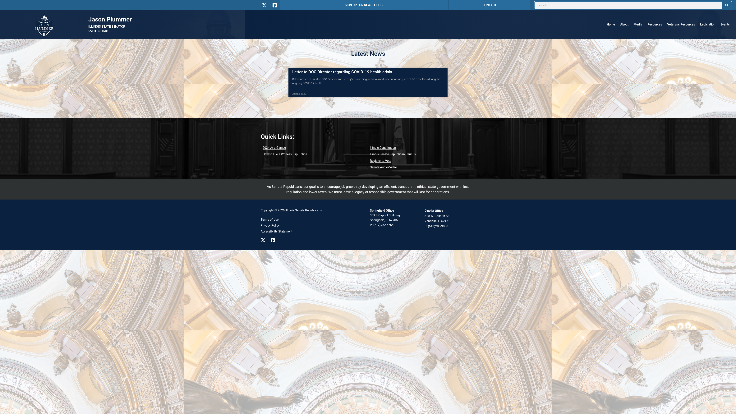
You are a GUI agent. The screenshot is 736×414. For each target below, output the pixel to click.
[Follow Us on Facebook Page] (274, 240)
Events (725, 24)
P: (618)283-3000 (436, 226)
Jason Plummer (110, 19)
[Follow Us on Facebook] (274, 5)
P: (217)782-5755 (381, 225)
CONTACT (489, 5)
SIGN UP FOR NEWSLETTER (364, 5)
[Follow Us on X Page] (264, 240)
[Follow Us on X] (264, 5)
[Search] (727, 5)
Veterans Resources (681, 24)
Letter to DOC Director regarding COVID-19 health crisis (342, 72)
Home (611, 24)
